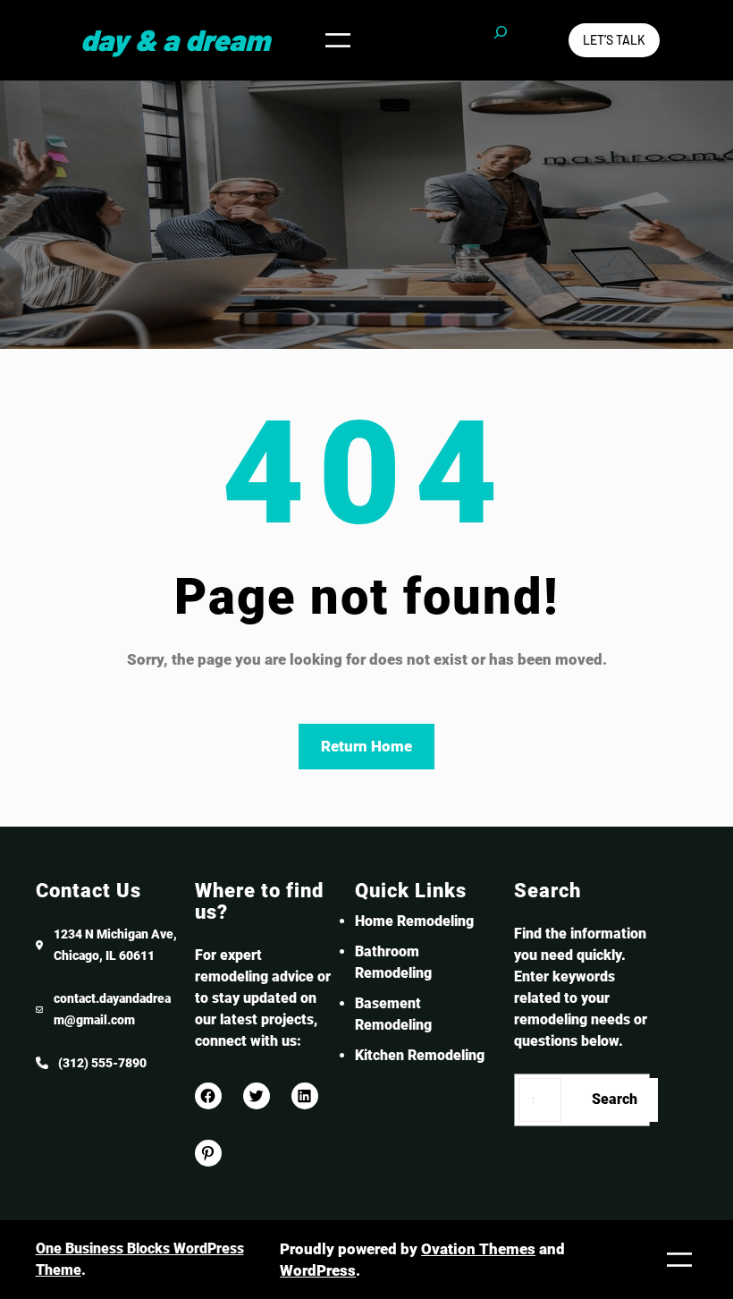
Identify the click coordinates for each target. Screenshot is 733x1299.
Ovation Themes (478, 1249)
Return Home (366, 746)
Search (614, 1099)
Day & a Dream (175, 39)
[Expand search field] (500, 40)
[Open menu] (338, 40)
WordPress (318, 1270)
